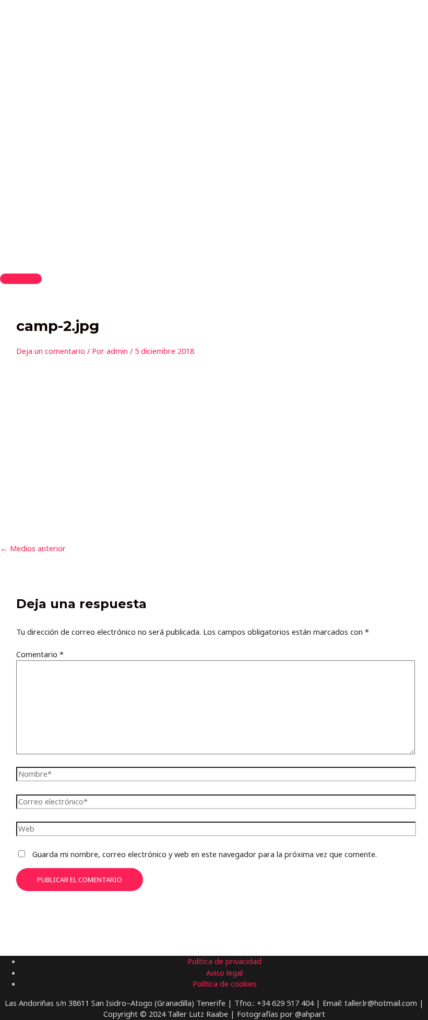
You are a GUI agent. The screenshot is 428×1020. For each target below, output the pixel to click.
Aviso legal (224, 972)
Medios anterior (33, 548)
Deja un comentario (50, 351)
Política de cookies (225, 983)
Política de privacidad (224, 961)
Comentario (40, 654)
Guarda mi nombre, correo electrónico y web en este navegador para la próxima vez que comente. (204, 854)
